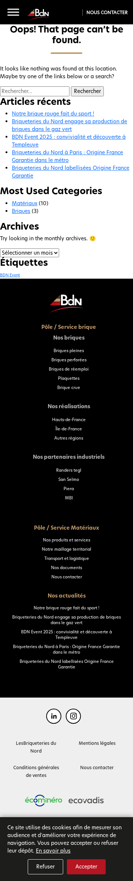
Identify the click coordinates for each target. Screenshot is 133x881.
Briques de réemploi (69, 369)
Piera (69, 489)
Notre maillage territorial (66, 549)
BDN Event (10, 275)
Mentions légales (97, 743)
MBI (69, 498)
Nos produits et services (66, 540)
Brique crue (68, 387)
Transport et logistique (66, 558)
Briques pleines (69, 351)
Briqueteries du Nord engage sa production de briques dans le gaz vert (69, 125)
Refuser (45, 866)
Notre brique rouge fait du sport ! (53, 113)
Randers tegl (68, 470)
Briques (21, 211)
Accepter (86, 866)
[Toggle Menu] (13, 12)
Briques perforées (68, 360)
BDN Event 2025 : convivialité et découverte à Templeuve (66, 634)
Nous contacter (106, 12)
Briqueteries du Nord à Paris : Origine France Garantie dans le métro (67, 156)
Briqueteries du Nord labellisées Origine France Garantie (67, 664)
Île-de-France (68, 429)
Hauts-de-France (69, 420)
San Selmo (68, 479)
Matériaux (24, 203)
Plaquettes (68, 378)
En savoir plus (53, 850)
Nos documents (66, 568)
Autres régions (68, 438)
